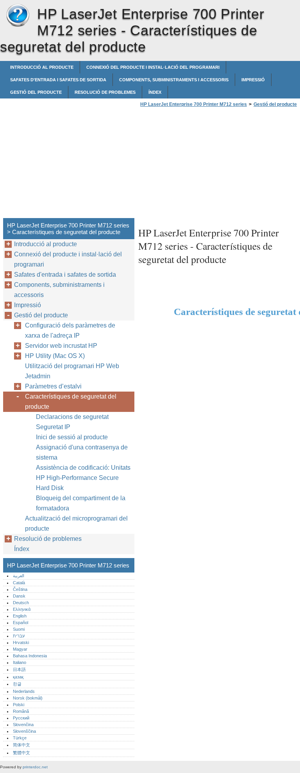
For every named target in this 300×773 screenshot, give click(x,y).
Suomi (19, 629)
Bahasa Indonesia (30, 655)
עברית (19, 635)
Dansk (19, 596)
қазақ (18, 677)
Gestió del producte (36, 92)
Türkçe (20, 737)
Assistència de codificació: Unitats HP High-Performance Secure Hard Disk (83, 477)
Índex (154, 92)
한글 (17, 684)
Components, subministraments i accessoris (174, 79)
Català (19, 582)
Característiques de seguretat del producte (70, 401)
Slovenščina (24, 731)
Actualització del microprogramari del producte (76, 523)
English (20, 616)
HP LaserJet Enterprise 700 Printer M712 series (17, 15)
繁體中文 (21, 752)
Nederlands (24, 691)
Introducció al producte (41, 67)
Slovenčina (23, 724)
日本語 (19, 669)
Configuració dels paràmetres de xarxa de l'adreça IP (70, 330)
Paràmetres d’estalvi (53, 386)
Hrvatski (21, 642)
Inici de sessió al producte (72, 437)
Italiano (19, 662)
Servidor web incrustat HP (61, 345)
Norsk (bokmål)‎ (28, 698)
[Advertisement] (204, 165)
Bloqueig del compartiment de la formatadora (80, 503)
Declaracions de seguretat (72, 416)
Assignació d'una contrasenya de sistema (82, 452)
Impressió (253, 79)
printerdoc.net (35, 767)
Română (21, 711)
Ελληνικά (21, 609)
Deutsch (21, 602)
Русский (21, 718)
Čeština (20, 589)
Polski (18, 704)
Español (20, 622)
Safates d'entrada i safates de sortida (58, 79)
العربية (18, 575)
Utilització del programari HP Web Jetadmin (72, 371)
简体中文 (21, 745)
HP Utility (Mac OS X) (55, 356)
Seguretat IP (53, 427)
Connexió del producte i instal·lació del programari (153, 67)
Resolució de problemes (105, 92)
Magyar (20, 649)
